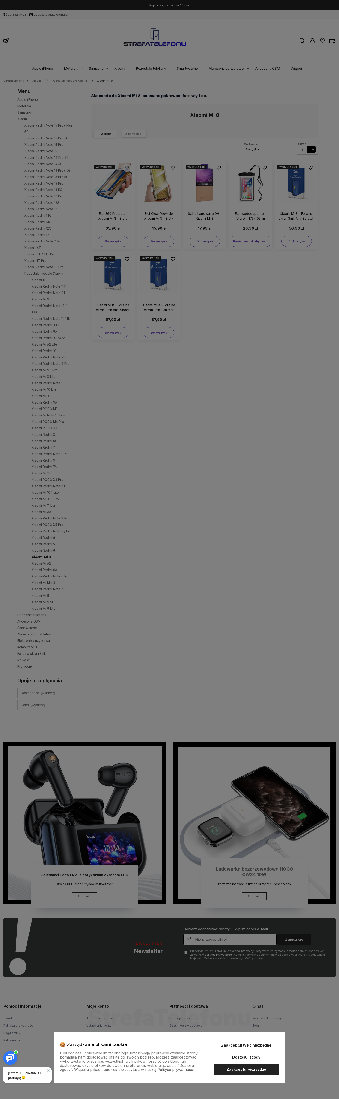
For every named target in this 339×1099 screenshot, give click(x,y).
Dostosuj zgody (246, 1057)
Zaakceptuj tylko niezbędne (246, 1045)
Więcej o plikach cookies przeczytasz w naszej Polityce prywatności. (134, 1069)
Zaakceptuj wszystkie (246, 1069)
